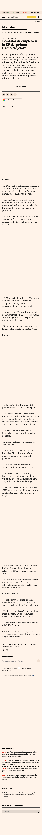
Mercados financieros (9, 661)
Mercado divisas (13, 32)
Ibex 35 (5, 12)
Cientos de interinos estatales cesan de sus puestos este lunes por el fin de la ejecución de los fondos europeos (20, 762)
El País (37, 21)
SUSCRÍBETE (31, 17)
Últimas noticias (9, 748)
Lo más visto (7, 788)
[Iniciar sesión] (38, 17)
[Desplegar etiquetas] (38, 660)
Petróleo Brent (35, 12)
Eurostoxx (11, 816)
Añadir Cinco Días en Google (14, 100)
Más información (6, 670)
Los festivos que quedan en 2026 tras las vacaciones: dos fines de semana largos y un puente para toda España (19, 754)
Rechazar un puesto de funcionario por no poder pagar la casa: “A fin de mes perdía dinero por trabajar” (20, 794)
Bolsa (4, 32)
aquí (33, 675)
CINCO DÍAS (21, 86)
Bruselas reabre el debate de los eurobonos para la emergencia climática (20, 770)
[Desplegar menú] (3, 17)
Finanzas (20, 661)
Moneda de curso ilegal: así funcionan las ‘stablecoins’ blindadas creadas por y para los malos (19, 777)
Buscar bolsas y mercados (12, 806)
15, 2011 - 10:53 (21, 89)
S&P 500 (19, 12)
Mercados (8, 27)
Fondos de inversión (26, 32)
